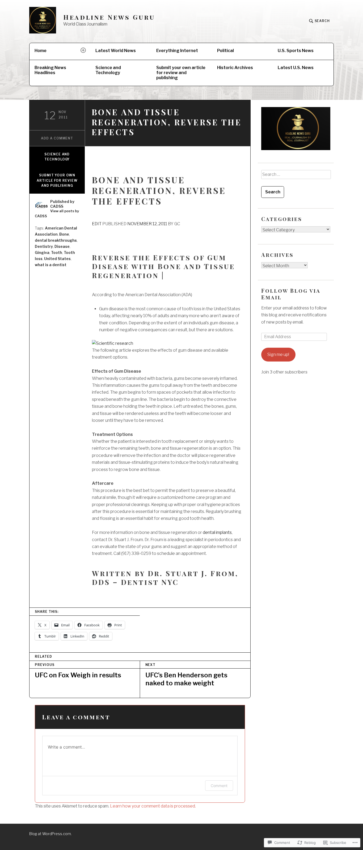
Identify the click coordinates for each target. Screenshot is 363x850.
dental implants (217, 532)
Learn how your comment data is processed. (153, 806)
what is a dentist (50, 264)
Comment (219, 785)
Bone (64, 234)
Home (41, 50)
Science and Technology (108, 70)
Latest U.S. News (296, 67)
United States (57, 258)
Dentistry (44, 246)
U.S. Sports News (296, 50)
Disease (62, 246)
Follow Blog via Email (290, 294)
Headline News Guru (109, 17)
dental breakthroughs (56, 240)
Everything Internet (177, 50)
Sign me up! (278, 354)
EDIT (97, 223)
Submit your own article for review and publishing (180, 72)
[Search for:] (295, 176)
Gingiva (42, 252)
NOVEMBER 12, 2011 (147, 223)
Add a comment (57, 138)
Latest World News (115, 50)
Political (225, 50)
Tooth (56, 252)
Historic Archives (235, 67)
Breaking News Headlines (50, 70)
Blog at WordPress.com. (50, 833)
